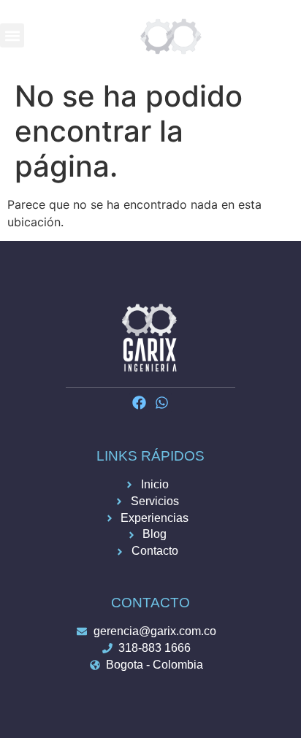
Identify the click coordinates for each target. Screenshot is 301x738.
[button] (12, 35)
